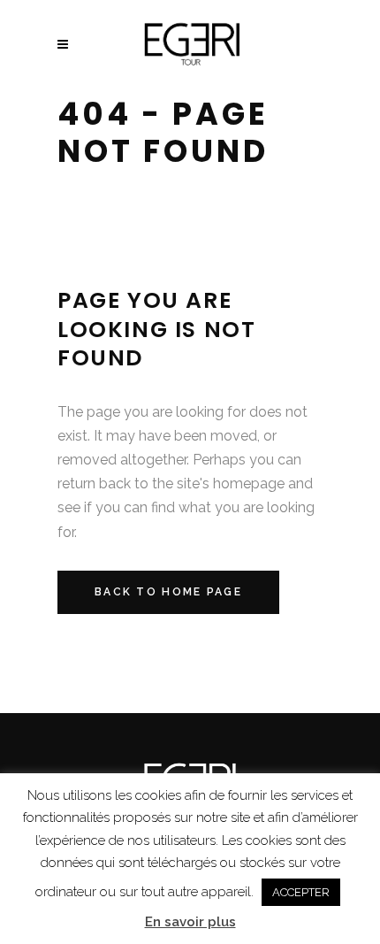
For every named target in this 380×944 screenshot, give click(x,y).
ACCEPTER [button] (301, 892)
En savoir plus (190, 922)
